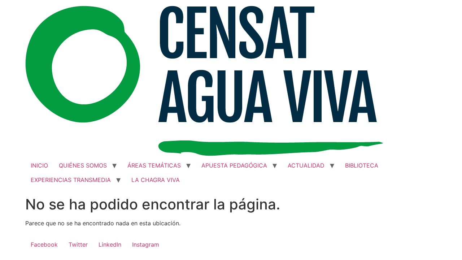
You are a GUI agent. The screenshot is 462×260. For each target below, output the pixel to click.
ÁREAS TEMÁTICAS (154, 165)
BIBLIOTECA (361, 165)
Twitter (78, 244)
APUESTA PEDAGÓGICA (234, 165)
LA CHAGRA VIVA (155, 179)
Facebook (44, 244)
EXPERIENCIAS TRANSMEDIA (71, 179)
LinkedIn (110, 244)
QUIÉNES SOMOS (83, 165)
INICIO (39, 165)
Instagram (145, 244)
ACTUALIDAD (306, 165)
